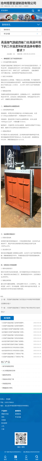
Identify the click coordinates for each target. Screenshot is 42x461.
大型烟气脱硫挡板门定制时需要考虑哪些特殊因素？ (13, 323)
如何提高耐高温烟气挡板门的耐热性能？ (13, 341)
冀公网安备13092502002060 (31, 452)
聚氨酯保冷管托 (7, 388)
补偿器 (3, 420)
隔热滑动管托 (6, 375)
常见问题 (7, 34)
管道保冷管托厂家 (8, 379)
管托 (2, 417)
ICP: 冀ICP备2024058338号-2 (12, 452)
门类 (2, 429)
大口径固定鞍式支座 (8, 370)
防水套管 (4, 423)
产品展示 (4, 411)
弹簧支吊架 (5, 414)
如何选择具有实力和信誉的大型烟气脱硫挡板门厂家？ (13, 347)
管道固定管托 (6, 383)
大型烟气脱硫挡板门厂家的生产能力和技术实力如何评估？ (13, 353)
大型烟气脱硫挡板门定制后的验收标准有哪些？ (13, 335)
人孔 (2, 426)
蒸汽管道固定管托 (8, 366)
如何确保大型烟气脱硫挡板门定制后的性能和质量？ (13, 329)
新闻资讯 (7, 29)
